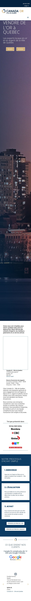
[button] (3, 584)
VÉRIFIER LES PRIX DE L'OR (15, 523)
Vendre (10, 49)
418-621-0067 (26, 3)
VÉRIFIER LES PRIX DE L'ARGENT (15, 529)
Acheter (20, 49)
